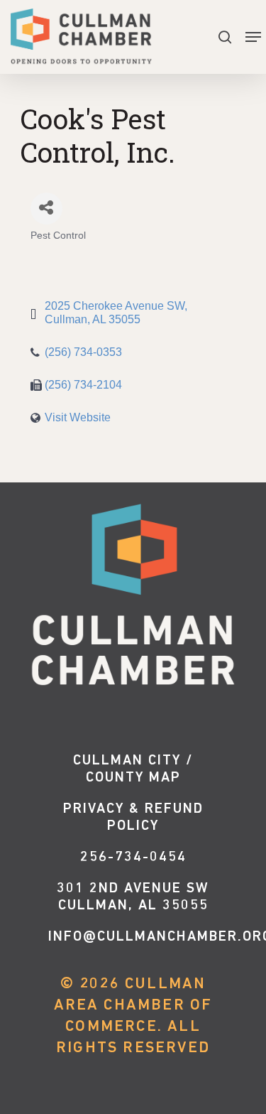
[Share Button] (46, 209)
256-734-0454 (133, 857)
